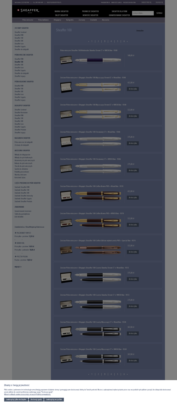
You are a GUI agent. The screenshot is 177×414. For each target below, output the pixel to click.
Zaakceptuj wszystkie (54, 399)
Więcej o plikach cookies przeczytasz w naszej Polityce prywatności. (27, 394)
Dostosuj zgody (36, 399)
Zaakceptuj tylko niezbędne (16, 399)
